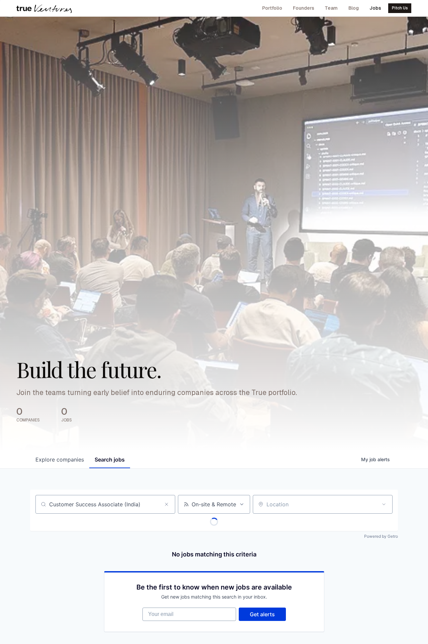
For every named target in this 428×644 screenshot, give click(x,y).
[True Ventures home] (44, 8)
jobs (110, 459)
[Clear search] (166, 504)
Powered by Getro (381, 536)
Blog (353, 8)
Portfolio (272, 8)
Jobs (375, 8)
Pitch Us (400, 8)
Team (331, 8)
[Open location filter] (384, 504)
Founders (303, 8)
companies (59, 459)
